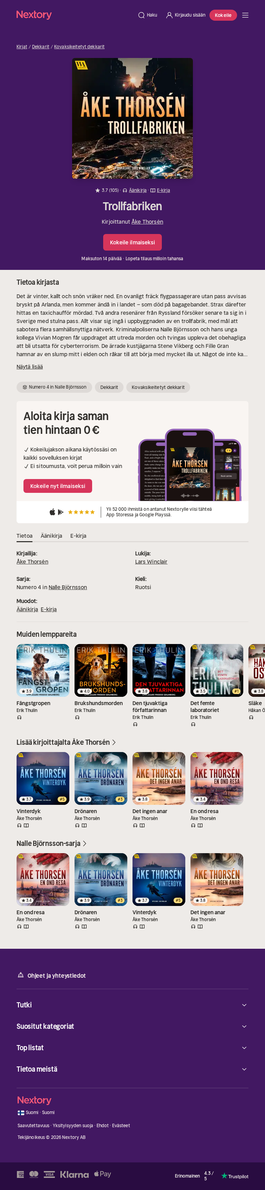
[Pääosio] (245, 15)
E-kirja (49, 609)
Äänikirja (27, 609)
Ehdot (103, 1126)
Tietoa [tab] (24, 535)
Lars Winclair (151, 561)
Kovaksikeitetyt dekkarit (79, 47)
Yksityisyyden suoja (73, 1126)
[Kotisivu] (75, 15)
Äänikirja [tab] (51, 535)
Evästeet (121, 1126)
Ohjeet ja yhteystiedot (57, 975)
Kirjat (22, 47)
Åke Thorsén (147, 221)
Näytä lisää (30, 366)
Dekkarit (40, 47)
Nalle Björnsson (68, 587)
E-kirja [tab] (78, 535)
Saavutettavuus (34, 1126)
